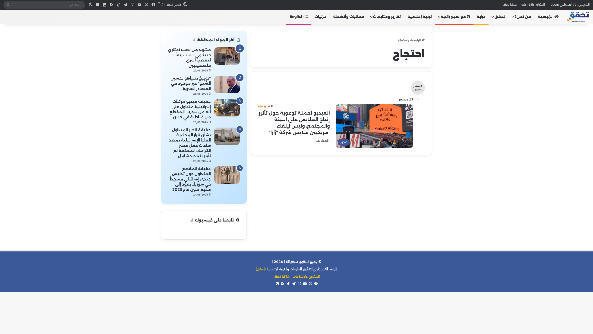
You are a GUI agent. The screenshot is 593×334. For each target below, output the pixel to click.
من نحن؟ (522, 16)
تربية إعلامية (419, 16)
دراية (481, 16)
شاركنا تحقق (510, 4)
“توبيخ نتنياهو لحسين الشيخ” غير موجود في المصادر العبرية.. (190, 83)
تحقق (499, 16)
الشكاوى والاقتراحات (533, 4)
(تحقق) (261, 269)
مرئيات (321, 16)
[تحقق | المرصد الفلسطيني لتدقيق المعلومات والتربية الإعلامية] (578, 16)
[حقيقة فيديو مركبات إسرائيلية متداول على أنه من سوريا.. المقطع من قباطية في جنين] (227, 107)
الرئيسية (546, 16)
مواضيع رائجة (454, 16)
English (297, 16)
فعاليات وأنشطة (348, 16)
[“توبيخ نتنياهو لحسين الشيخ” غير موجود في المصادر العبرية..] (227, 84)
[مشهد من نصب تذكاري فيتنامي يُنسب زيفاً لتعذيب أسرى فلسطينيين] (227, 56)
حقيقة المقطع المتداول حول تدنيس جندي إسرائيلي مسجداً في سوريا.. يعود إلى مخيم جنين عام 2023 (190, 179)
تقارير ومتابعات (387, 16)
